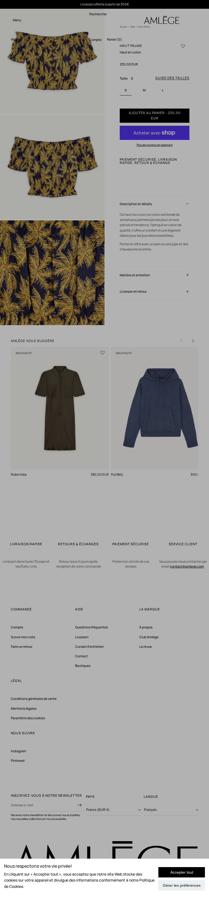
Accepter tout (181, 872)
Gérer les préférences (182, 885)
